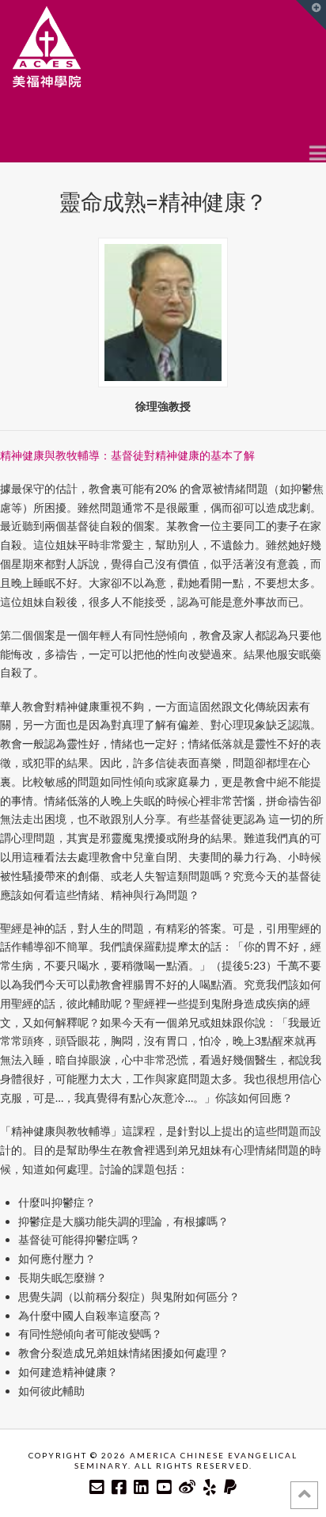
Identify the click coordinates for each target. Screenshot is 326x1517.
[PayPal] (230, 1487)
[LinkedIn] (141, 1487)
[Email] (96, 1487)
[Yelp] (209, 1487)
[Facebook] (119, 1487)
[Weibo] (187, 1487)
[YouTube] (164, 1487)
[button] (317, 152)
